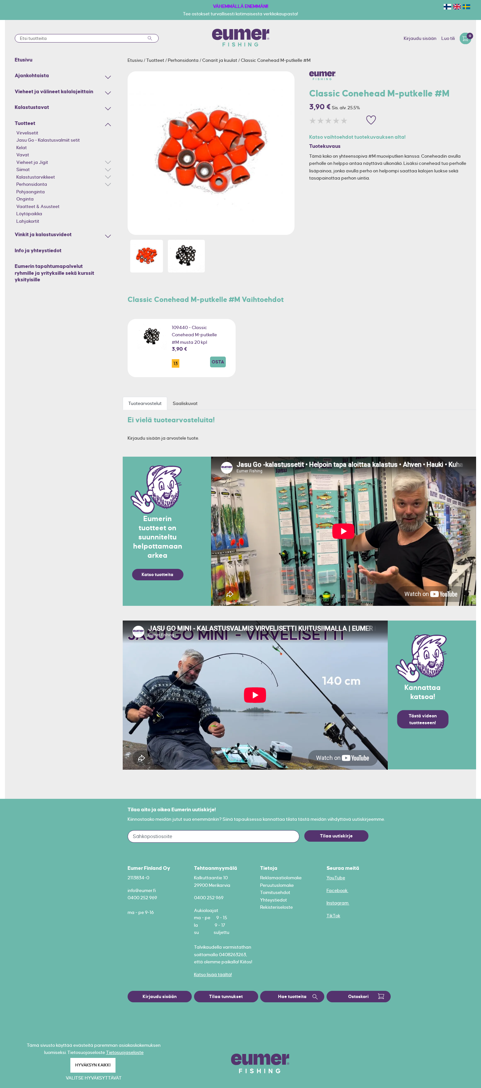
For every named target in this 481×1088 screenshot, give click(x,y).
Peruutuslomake (277, 885)
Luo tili (448, 38)
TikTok (333, 915)
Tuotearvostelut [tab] (145, 403)
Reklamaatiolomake (281, 877)
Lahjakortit (27, 221)
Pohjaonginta (30, 191)
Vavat (22, 154)
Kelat (21, 147)
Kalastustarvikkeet (35, 177)
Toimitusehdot (275, 892)
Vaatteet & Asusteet (38, 206)
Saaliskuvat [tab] (185, 403)
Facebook (337, 890)
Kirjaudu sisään (420, 38)
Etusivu (136, 60)
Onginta (25, 199)
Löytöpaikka (29, 213)
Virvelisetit (27, 132)
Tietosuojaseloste (125, 1052)
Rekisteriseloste (276, 907)
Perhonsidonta (31, 184)
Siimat (23, 169)
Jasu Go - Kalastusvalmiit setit (48, 140)
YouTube (336, 877)
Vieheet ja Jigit (32, 162)
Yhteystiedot (273, 900)
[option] (211, 153)
